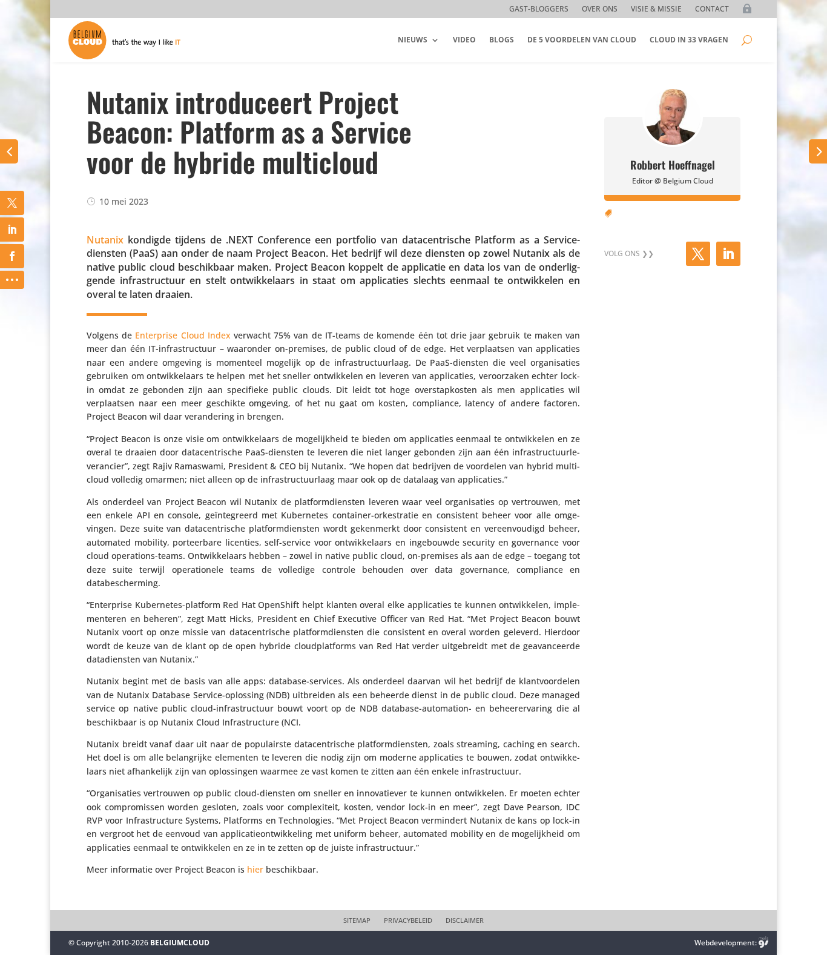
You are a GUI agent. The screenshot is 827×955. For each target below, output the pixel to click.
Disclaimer (465, 920)
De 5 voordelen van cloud (581, 40)
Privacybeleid (408, 920)
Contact (712, 9)
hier (255, 869)
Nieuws (412, 40)
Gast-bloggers (538, 9)
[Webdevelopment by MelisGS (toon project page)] (763, 942)
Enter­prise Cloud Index (182, 335)
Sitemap (357, 920)
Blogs (501, 40)
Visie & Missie (656, 9)
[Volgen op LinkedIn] (728, 254)
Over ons (600, 9)
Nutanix (105, 239)
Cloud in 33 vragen (689, 40)
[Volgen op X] (698, 254)
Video (464, 40)
